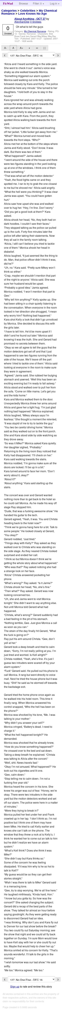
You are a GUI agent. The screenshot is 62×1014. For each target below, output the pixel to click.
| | (44, 48)
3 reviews (35, 22)
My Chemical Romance (35, 31)
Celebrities (27, 10)
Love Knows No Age (32, 13)
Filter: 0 (37, 3)
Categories (9, 10)
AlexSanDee (21, 22)
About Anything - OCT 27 (30, 18)
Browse (23, 3)
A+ (21, 48)
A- (5, 48)
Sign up (14, 986)
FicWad (8, 3)
